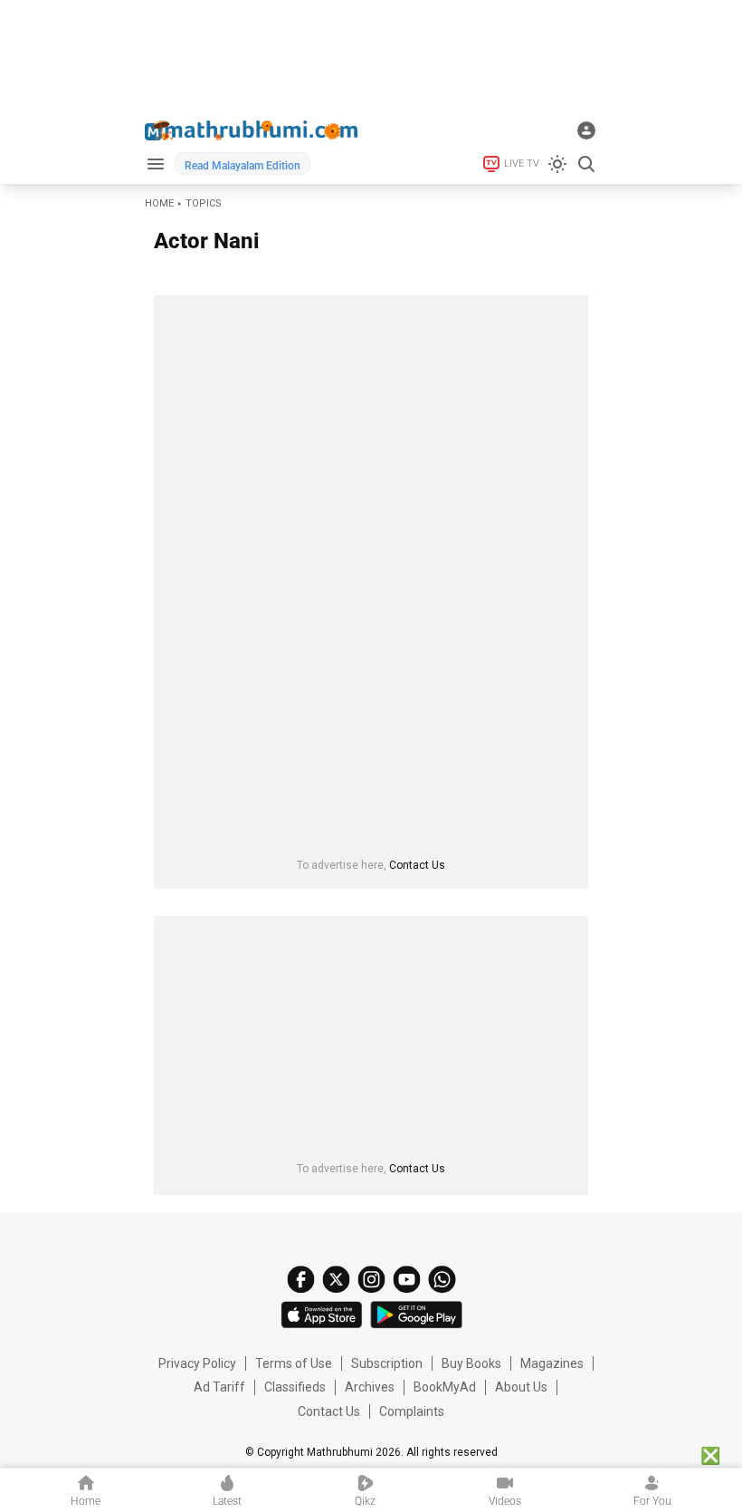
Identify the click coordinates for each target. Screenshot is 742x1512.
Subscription (387, 1363)
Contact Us (417, 865)
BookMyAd (445, 1387)
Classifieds (295, 1387)
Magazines (552, 1363)
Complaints (411, 1411)
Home (159, 203)
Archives (370, 1387)
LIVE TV (521, 163)
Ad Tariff (219, 1387)
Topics (204, 203)
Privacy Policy (197, 1363)
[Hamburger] (155, 163)
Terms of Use (293, 1363)
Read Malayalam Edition (242, 165)
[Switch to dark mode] (557, 164)
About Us (521, 1387)
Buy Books (471, 1363)
